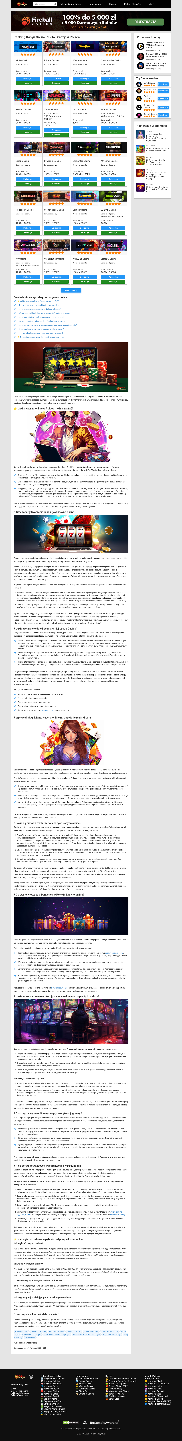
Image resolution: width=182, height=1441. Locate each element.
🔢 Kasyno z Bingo (49, 1394)
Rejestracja (163, 84)
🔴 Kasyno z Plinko (50, 1391)
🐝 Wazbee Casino (85, 1386)
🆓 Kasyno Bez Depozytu (52, 1378)
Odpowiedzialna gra (19, 1391)
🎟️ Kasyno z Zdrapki (50, 1396)
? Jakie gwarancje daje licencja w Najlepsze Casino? (39, 309)
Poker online (30, 1338)
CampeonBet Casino (149, 106)
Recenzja (28, 83)
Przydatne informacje (112, 1334)
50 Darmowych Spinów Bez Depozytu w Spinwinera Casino (156, 162)
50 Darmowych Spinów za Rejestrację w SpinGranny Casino (157, 189)
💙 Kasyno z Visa (153, 1394)
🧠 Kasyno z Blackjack (51, 1383)
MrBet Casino (149, 83)
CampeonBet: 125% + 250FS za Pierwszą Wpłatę (156, 45)
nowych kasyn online (60, 988)
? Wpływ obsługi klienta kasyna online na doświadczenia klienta (44, 313)
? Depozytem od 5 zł (109, 1331)
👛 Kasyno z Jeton (153, 1386)
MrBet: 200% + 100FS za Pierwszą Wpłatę (156, 64)
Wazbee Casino (147, 97)
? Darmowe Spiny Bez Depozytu (86, 1334)
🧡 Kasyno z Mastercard (156, 1396)
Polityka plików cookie (20, 1393)
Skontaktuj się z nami (20, 1384)
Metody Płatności (132, 4)
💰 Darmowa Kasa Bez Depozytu (120, 1378)
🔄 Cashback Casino (115, 1396)
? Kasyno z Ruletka (38, 1331)
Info (150, 4)
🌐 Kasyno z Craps (49, 1386)
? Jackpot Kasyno (91, 1331)
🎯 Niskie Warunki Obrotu (117, 1391)
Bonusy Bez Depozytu (31, 1334)
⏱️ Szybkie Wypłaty (50, 1404)
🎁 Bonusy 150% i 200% (116, 1386)
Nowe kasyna (95, 4)
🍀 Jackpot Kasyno (50, 1399)
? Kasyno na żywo (56, 1331)
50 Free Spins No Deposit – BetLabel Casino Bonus (157, 149)
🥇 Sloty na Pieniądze (51, 1414)
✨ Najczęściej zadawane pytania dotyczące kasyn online (42, 337)
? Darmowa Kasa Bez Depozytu (57, 1334)
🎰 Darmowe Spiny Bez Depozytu (121, 1381)
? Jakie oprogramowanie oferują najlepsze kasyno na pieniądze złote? (47, 325)
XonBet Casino (150, 114)
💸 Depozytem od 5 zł (51, 1401)
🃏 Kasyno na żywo (50, 1388)
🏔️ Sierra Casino (83, 1391)
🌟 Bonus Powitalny (114, 1394)
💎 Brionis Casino (84, 1381)
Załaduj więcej (71, 290)
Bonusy (112, 4)
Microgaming (116, 1212)
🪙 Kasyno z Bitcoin (154, 1399)
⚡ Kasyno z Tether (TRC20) (158, 1401)
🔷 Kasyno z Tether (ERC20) (158, 1404)
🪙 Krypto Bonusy (113, 1388)
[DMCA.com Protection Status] (71, 1423)
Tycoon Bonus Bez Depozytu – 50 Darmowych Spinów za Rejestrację (156, 137)
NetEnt (28, 1214)
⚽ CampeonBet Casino (87, 1378)
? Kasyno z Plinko (74, 1331)
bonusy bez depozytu (114, 953)
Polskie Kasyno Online (70, 4)
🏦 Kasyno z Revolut (154, 1391)
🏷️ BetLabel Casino (85, 1394)
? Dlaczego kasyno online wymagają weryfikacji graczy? (41, 329)
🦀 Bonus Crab (112, 1399)
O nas (13, 1389)
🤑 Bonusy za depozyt (116, 1383)
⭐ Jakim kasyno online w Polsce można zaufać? (38, 301)
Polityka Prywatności (20, 1395)
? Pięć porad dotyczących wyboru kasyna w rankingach (40, 333)
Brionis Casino (150, 89)
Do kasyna (28, 78)
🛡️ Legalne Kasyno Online (53, 1409)
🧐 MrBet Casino (84, 1383)
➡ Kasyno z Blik (21, 1331)
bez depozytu (47, 710)
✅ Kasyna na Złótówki (51, 1406)
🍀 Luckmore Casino (85, 1388)
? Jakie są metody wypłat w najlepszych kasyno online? (41, 317)
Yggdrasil (21, 1214)
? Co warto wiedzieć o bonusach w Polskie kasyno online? (42, 321)
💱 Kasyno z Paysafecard (157, 1383)
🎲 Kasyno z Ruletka (50, 1381)
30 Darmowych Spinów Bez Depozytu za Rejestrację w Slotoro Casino (156, 175)
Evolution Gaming (117, 1214)
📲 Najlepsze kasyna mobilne (54, 1411)
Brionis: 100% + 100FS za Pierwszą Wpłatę (156, 55)
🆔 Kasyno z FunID (153, 1388)
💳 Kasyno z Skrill (153, 1381)
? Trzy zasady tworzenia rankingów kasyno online (38, 305)
